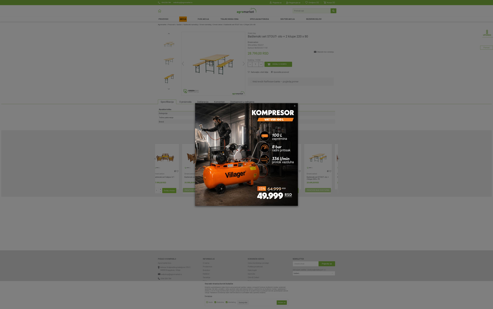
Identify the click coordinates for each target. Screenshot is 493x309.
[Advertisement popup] (246, 154)
